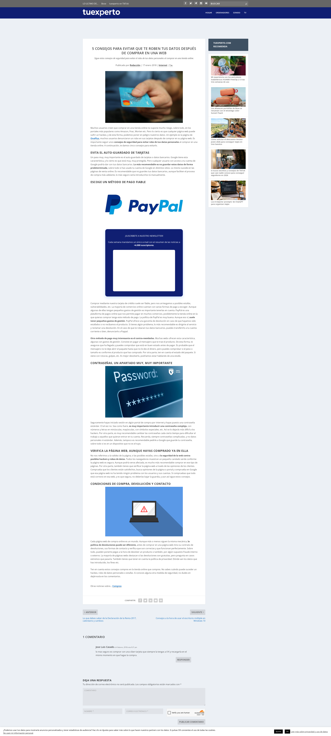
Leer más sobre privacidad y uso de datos (309, 731)
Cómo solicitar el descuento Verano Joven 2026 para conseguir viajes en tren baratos (227, 141)
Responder (183, 659)
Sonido (236, 13)
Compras (117, 586)
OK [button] (287, 731)
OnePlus (95, 138)
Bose (103, 3)
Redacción (135, 65)
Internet (163, 65)
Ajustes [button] (278, 731)
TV (245, 13)
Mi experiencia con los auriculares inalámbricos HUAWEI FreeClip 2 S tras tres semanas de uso (228, 79)
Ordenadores (222, 13)
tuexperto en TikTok (119, 3)
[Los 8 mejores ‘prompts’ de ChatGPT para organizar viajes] (228, 191)
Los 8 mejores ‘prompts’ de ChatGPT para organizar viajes (227, 203)
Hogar (208, 13)
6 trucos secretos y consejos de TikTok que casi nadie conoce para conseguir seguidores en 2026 (228, 172)
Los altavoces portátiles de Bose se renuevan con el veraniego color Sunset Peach (226, 110)
